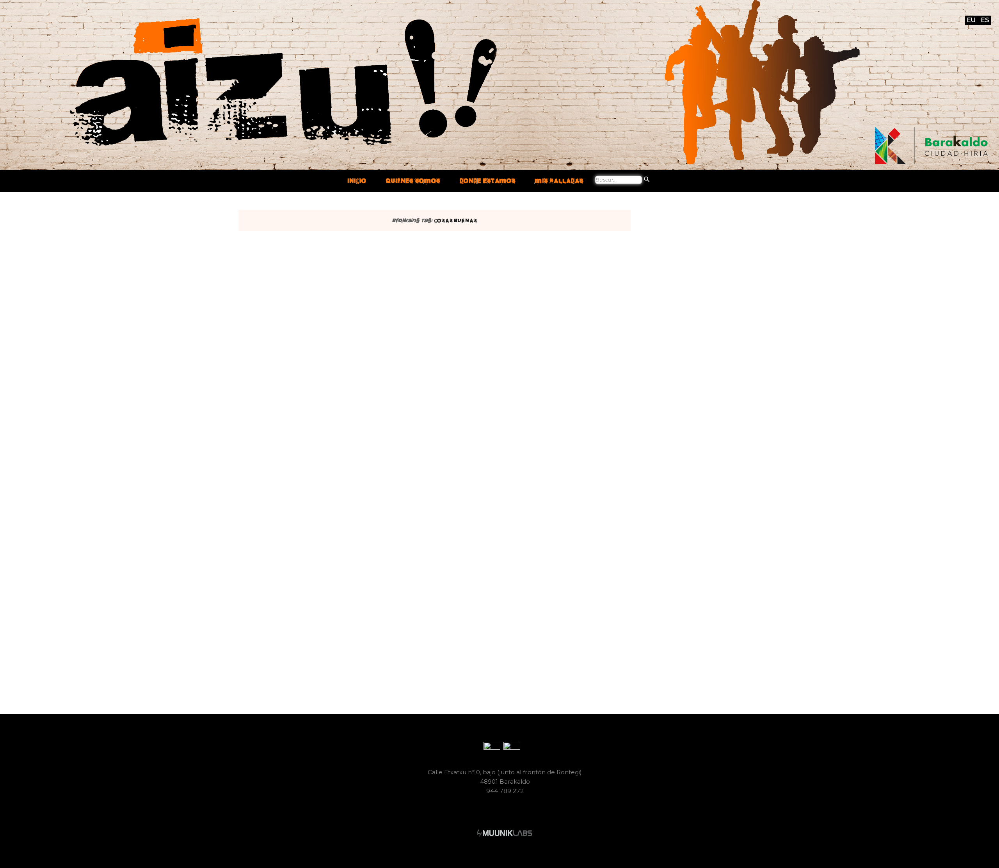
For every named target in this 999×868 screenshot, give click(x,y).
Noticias (440, 255)
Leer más (453, 441)
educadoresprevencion (492, 370)
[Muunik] (505, 833)
